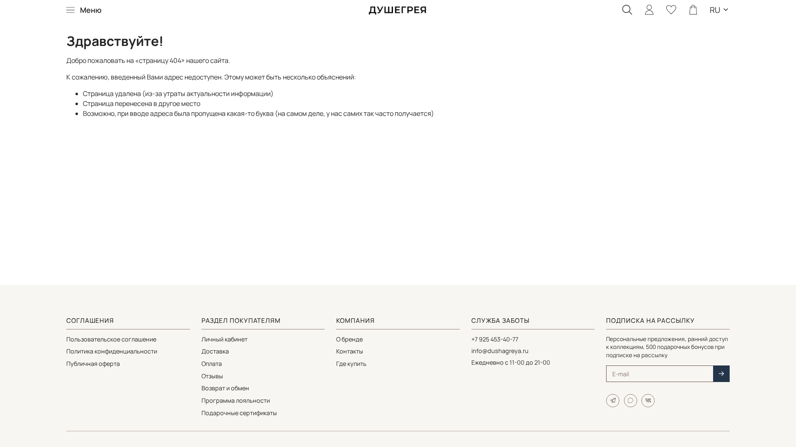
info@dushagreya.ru (500, 351)
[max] (630, 400)
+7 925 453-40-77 (494, 339)
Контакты (349, 351)
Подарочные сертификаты (239, 413)
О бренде (349, 339)
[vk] (648, 400)
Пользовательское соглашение (111, 339)
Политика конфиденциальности (111, 351)
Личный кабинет (224, 339)
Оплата (211, 364)
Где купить (351, 364)
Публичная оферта (93, 364)
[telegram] (612, 400)
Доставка (215, 351)
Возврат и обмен (225, 388)
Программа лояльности (235, 400)
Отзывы (212, 376)
